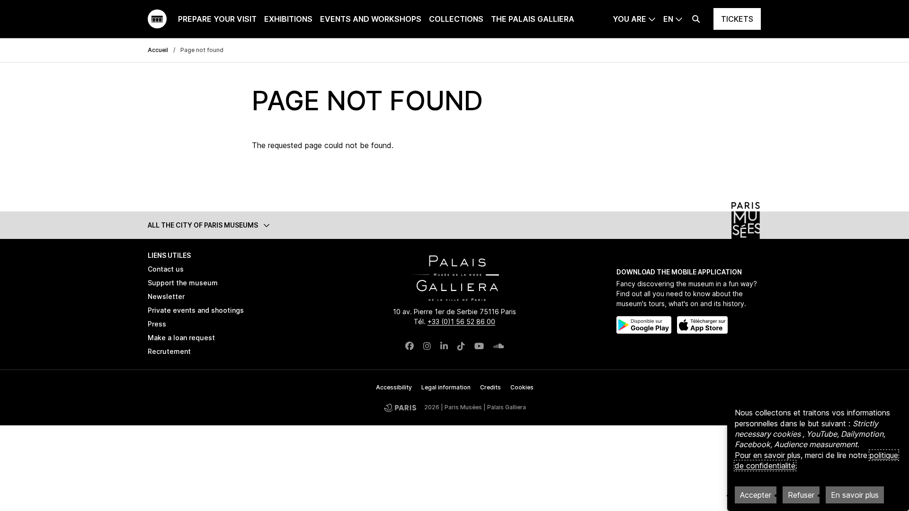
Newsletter (166, 296)
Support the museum (183, 283)
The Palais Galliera (532, 19)
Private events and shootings (196, 310)
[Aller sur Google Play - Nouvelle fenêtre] (643, 325)
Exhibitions (288, 19)
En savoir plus (855, 495)
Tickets (737, 19)
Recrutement (169, 351)
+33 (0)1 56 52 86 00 (461, 321)
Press (157, 324)
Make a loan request (181, 338)
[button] (454, 224)
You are (629, 19)
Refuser (801, 495)
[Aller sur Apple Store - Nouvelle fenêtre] (702, 325)
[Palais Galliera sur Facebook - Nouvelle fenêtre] (409, 346)
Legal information (446, 387)
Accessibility (394, 387)
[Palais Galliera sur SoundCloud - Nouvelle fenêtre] (498, 346)
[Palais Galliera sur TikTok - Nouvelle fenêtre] (461, 346)
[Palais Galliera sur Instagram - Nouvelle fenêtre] (427, 346)
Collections (456, 19)
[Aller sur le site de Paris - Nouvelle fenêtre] (400, 407)
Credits (490, 387)
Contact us (166, 269)
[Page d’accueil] (157, 18)
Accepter (755, 495)
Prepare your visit (217, 19)
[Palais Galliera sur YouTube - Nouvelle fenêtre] (479, 346)
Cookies (522, 387)
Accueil (158, 49)
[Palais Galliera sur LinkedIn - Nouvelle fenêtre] (444, 346)
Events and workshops (370, 19)
